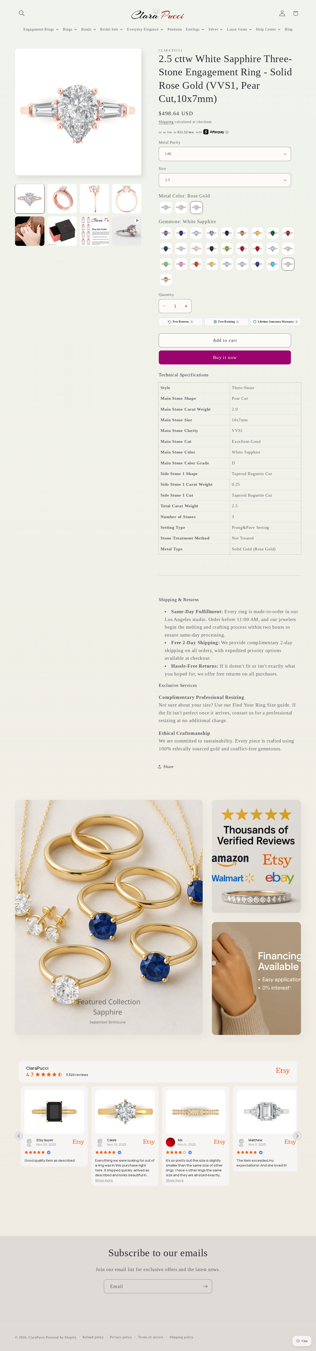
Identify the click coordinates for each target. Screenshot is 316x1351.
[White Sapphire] (288, 264)
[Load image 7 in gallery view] (94, 231)
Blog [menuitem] (289, 29)
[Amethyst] (181, 233)
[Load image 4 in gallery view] (126, 198)
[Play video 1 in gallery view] (126, 231)
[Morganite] (196, 249)
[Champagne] (242, 233)
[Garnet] (288, 233)
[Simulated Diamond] (288, 249)
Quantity (166, 294)
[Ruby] (257, 249)
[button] (21, 13)
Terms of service (150, 1337)
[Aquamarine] (196, 233)
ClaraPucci (36, 1337)
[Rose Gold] (196, 208)
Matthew (253, 1140)
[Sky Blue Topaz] (227, 264)
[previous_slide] (18, 1136)
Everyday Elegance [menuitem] (142, 29)
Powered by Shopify (61, 1337)
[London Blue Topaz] (166, 249)
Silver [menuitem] (213, 29)
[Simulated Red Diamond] (196, 264)
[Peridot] (227, 249)
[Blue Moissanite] (211, 233)
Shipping (166, 122)
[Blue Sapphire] (227, 233)
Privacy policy (121, 1337)
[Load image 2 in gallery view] (62, 198)
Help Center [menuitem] (266, 29)
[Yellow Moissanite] (166, 280)
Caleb (110, 1140)
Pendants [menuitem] (174, 29)
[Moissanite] (181, 249)
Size (162, 168)
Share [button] (168, 766)
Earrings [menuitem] (192, 29)
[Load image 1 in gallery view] (29, 198)
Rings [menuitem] (67, 29)
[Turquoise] (273, 264)
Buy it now (225, 357)
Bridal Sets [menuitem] (109, 29)
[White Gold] (166, 208)
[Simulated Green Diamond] (166, 264)
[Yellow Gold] (181, 208)
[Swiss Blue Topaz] (242, 264)
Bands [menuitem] (86, 29)
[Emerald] (273, 233)
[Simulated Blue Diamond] (273, 249)
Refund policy (93, 1337)
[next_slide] (297, 1136)
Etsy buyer (42, 1140)
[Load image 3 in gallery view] (94, 198)
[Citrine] (257, 233)
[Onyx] (211, 249)
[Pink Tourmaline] (242, 249)
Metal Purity (169, 142)
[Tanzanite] (257, 264)
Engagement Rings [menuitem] (38, 29)
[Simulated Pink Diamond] (181, 264)
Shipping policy (182, 1337)
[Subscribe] (205, 1286)
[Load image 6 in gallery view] (62, 231)
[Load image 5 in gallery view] (29, 231)
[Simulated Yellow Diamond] (211, 264)
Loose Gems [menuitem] (237, 29)
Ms (178, 1140)
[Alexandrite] (166, 233)
